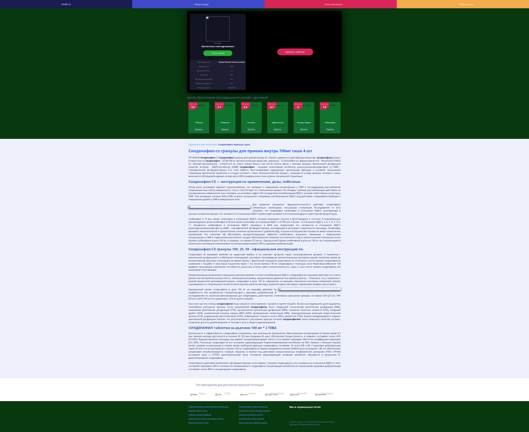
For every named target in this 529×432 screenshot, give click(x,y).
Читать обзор (217, 53)
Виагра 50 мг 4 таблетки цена (253, 422)
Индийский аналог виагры (251, 418)
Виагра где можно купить (251, 414)
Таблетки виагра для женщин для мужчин (208, 406)
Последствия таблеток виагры (253, 406)
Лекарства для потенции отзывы (254, 410)
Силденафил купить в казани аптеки (205, 418)
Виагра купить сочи (197, 410)
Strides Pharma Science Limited (232, 62)
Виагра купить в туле (198, 422)
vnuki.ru (66, 4)
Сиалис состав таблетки (199, 414)
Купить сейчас (295, 52)
